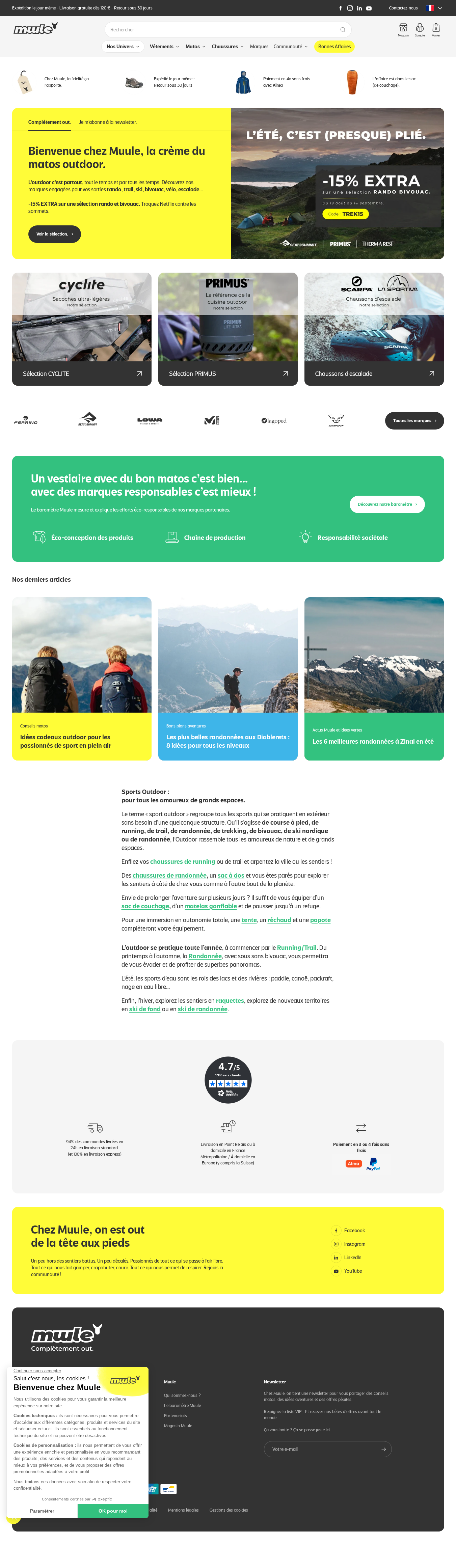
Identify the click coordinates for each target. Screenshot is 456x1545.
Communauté (288, 46)
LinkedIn (352, 1257)
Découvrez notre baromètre (385, 504)
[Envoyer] (383, 1449)
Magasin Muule (178, 1426)
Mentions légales (183, 1510)
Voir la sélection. (52, 234)
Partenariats (175, 1415)
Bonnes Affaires (334, 46)
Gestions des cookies (229, 1510)
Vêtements (161, 46)
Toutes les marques (412, 420)
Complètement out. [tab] (49, 122)
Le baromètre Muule (182, 1405)
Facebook (354, 1230)
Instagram (355, 1244)
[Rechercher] (343, 29)
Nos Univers (120, 46)
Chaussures (225, 46)
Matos (193, 46)
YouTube (353, 1271)
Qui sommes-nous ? (182, 1395)
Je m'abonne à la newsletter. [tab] (108, 122)
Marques (259, 46)
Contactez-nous (403, 8)
